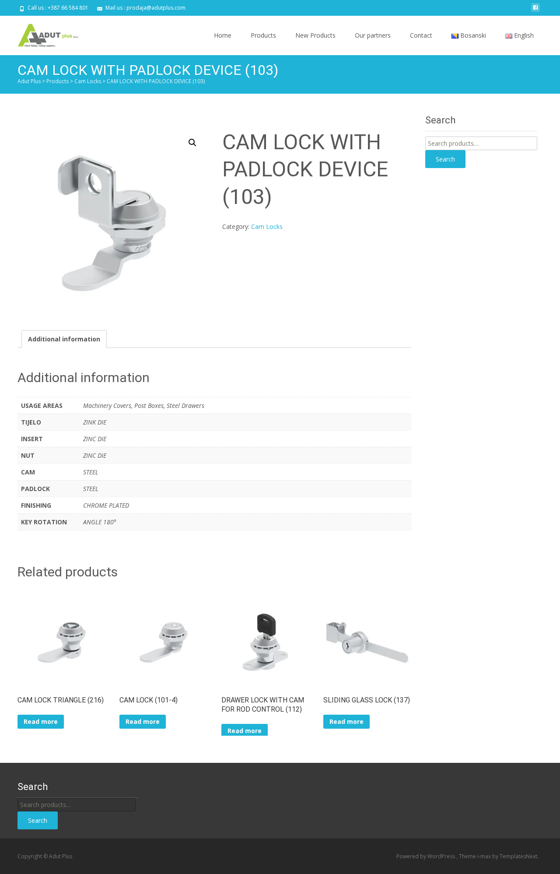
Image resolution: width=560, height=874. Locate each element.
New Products (315, 35)
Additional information (64, 339)
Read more (41, 721)
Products (263, 35)
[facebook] (535, 11)
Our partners (373, 35)
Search (445, 159)
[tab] (64, 339)
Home (222, 35)
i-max (484, 856)
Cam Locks (267, 226)
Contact (421, 35)
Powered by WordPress (426, 856)
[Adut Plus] (42, 33)
